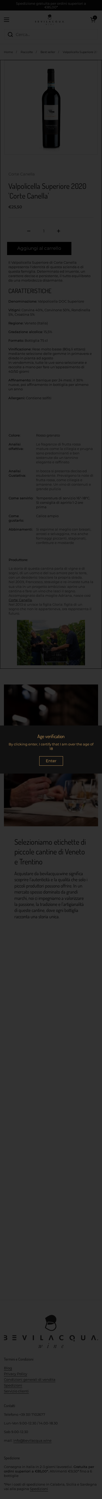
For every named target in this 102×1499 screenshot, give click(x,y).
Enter (51, 760)
